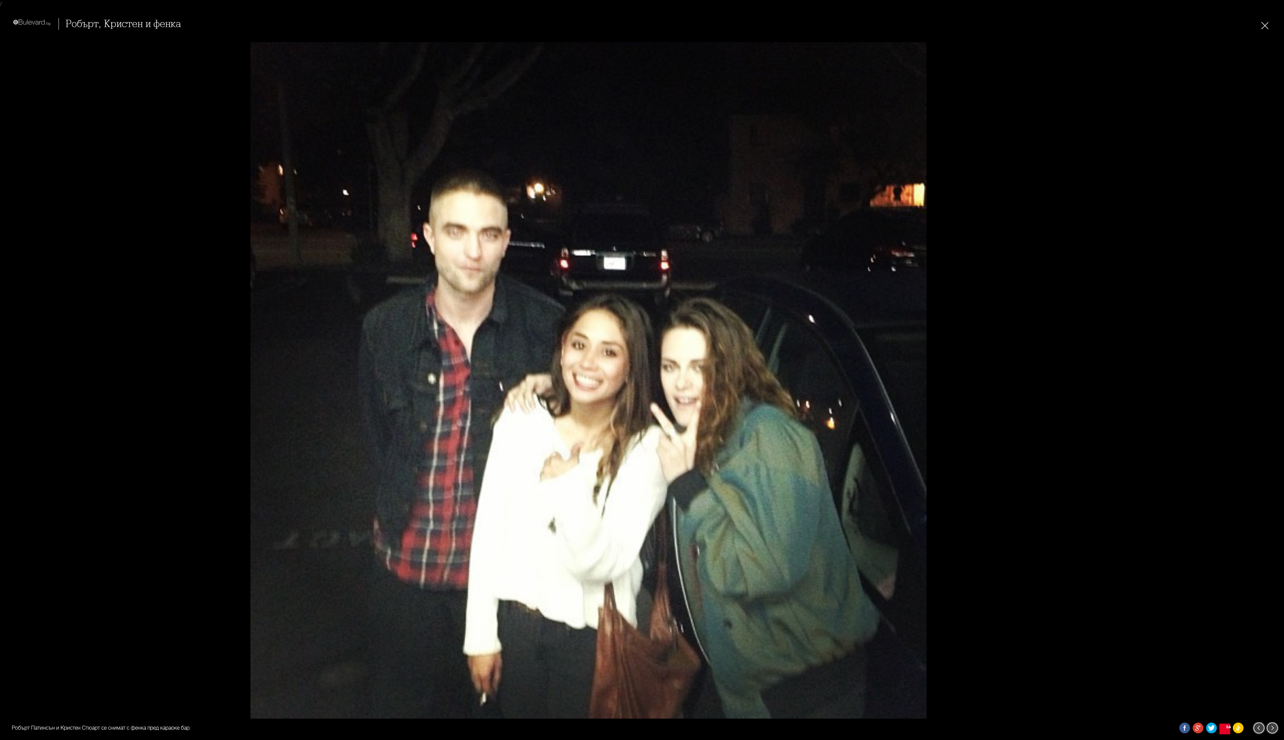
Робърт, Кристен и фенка (123, 24)
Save (1228, 726)
